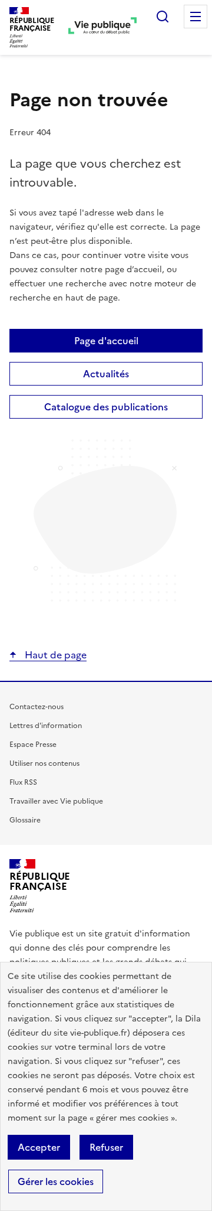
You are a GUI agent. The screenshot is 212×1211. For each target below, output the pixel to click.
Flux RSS (23, 782)
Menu (195, 16)
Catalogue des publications (106, 407)
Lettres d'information (45, 725)
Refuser (106, 1147)
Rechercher (162, 16)
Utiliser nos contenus (44, 763)
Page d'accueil (106, 341)
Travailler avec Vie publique (56, 801)
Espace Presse (33, 744)
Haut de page (54, 655)
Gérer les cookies (56, 1181)
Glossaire (25, 820)
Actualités (106, 374)
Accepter (39, 1147)
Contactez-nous (36, 706)
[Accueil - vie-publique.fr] (102, 27)
